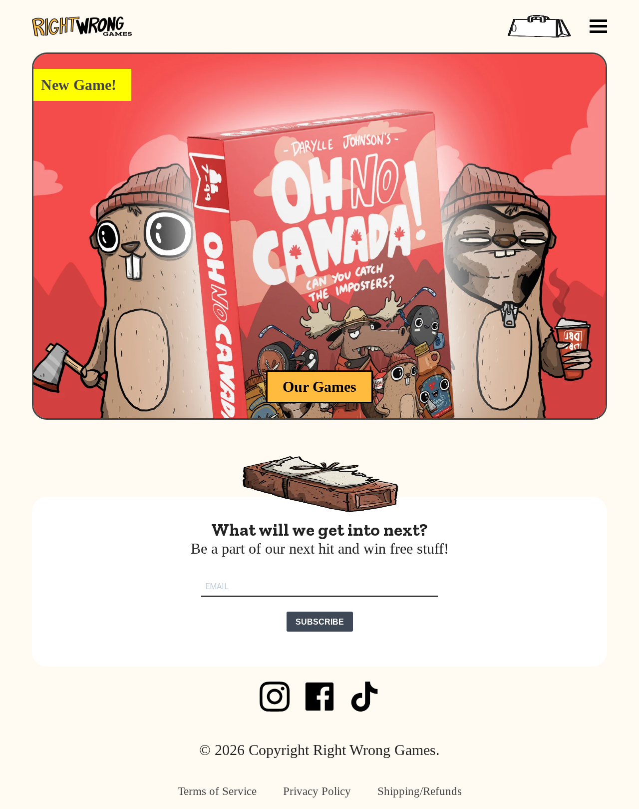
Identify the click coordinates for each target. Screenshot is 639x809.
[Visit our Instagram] (274, 697)
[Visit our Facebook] (319, 697)
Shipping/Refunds (419, 791)
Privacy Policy (317, 791)
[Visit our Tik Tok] (364, 697)
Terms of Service (217, 791)
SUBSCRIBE (320, 622)
